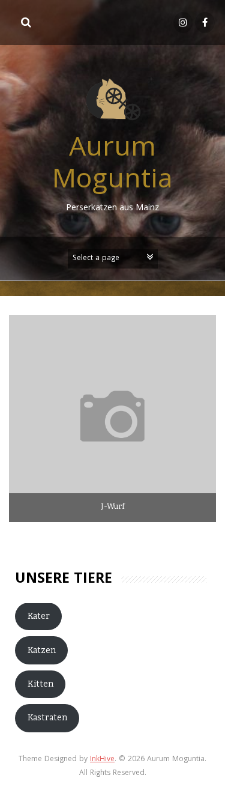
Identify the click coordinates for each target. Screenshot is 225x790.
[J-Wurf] (112, 417)
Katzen (42, 650)
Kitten (40, 684)
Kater (39, 616)
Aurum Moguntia (112, 166)
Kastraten (47, 718)
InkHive (102, 759)
